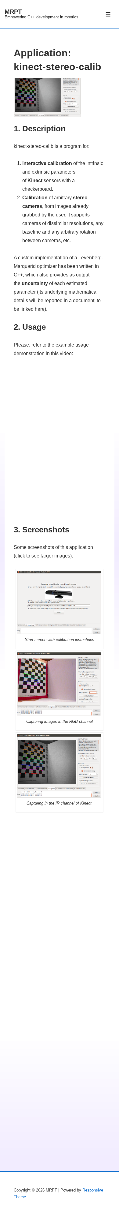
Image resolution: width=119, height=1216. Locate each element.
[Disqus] (59, 923)
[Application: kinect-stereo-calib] (47, 115)
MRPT (13, 11)
